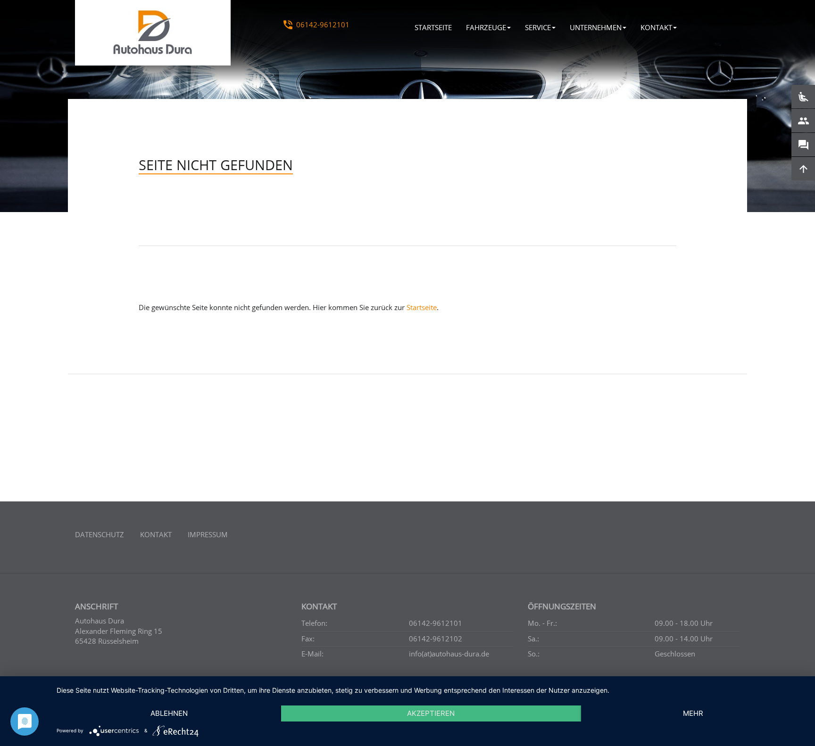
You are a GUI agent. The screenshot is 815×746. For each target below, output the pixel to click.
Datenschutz (99, 534)
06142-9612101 (322, 24)
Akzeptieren (431, 713)
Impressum (208, 534)
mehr (693, 713)
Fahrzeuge (486, 27)
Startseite (433, 27)
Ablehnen (169, 713)
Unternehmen (596, 27)
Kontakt (656, 27)
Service (538, 27)
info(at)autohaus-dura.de (449, 653)
